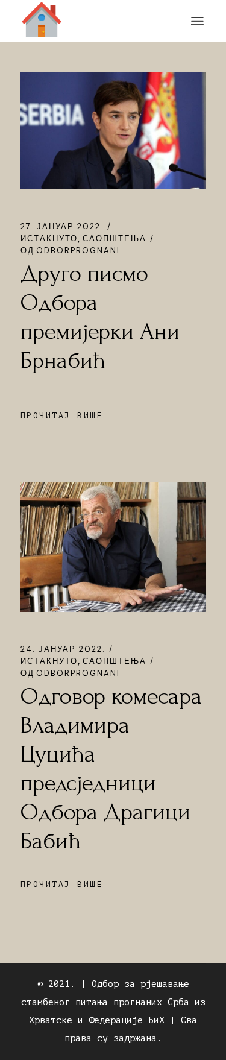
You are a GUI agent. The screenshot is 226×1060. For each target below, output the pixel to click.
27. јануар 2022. (62, 226)
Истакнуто (49, 238)
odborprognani (70, 250)
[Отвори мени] (197, 21)
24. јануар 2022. (62, 649)
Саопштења (114, 238)
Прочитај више (61, 415)
